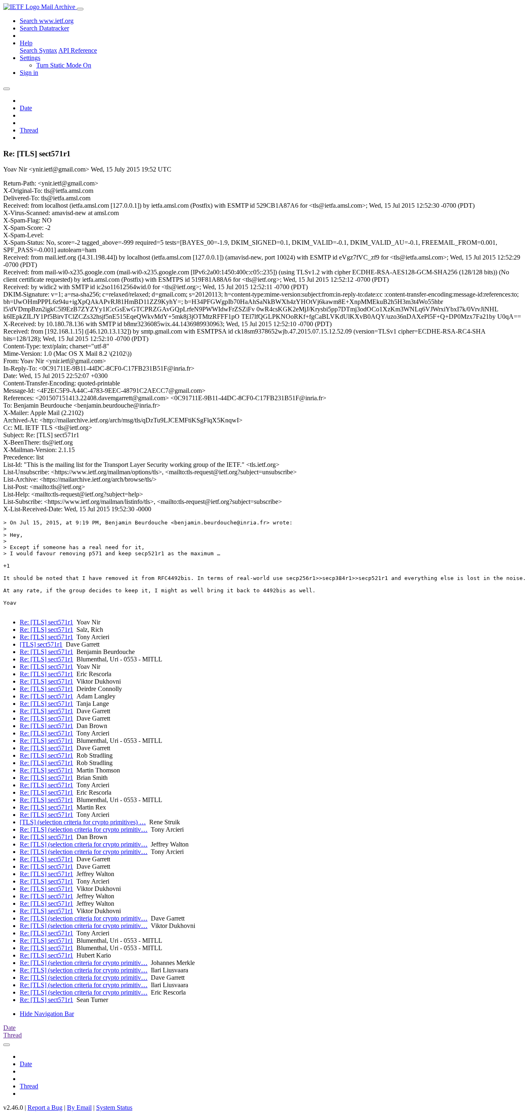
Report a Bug (45, 1107)
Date (26, 107)
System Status (114, 1107)
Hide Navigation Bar (47, 1013)
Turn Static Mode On (63, 65)
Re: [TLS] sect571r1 (46, 622)
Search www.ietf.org (47, 20)
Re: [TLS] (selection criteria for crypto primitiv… (84, 829)
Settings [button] (30, 57)
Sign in (29, 72)
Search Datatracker (44, 28)
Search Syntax (38, 50)
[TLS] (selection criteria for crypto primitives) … (83, 822)
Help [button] (26, 42)
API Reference (77, 50)
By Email (79, 1107)
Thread (29, 130)
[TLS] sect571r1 (41, 644)
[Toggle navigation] (80, 9)
